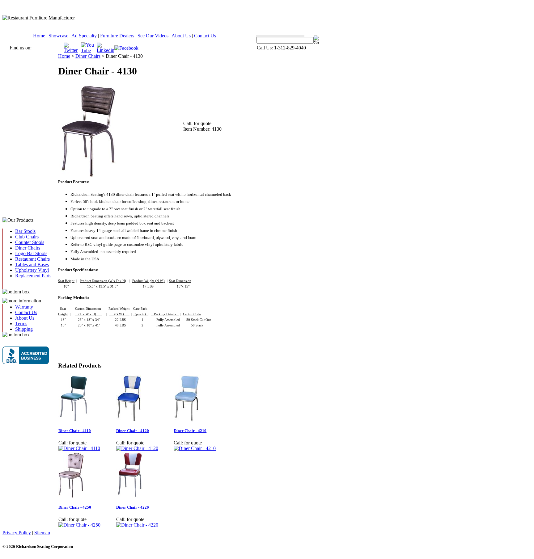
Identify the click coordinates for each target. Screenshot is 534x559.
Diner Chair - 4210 (190, 430)
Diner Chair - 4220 (132, 507)
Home (39, 35)
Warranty (24, 306)
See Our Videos (153, 35)
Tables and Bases (32, 264)
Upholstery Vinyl (32, 270)
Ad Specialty (84, 35)
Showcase (58, 35)
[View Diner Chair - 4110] (79, 448)
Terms (21, 323)
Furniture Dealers (117, 35)
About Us (181, 35)
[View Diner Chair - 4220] (137, 524)
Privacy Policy (16, 532)
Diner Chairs (27, 247)
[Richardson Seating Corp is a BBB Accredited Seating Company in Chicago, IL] (25, 355)
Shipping (24, 329)
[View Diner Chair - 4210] (195, 448)
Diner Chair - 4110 (74, 430)
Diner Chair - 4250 (74, 507)
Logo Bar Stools (31, 253)
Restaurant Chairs (32, 259)
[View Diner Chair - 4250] (79, 524)
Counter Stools (29, 242)
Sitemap (42, 532)
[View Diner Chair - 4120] (137, 448)
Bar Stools (25, 231)
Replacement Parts (33, 275)
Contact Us (205, 35)
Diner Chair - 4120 (132, 430)
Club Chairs (27, 236)
